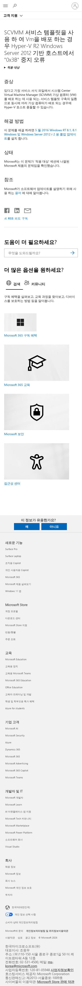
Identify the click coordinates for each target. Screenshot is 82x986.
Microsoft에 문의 (14, 930)
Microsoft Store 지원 (16, 625)
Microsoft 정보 (13, 873)
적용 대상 (13, 67)
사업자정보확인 (62, 969)
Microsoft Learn (13, 804)
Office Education (14, 687)
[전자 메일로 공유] (25, 209)
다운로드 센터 (12, 618)
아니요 (54, 526)
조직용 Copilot (13, 563)
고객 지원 (10, 15)
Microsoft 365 (12, 577)
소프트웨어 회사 (14, 839)
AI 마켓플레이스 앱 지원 (18, 811)
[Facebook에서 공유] (7, 209)
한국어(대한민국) (21, 907)
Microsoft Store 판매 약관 (55, 981)
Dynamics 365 (12, 749)
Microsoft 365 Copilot (16, 770)
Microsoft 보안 (14, 434)
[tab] (14, 284)
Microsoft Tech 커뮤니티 (18, 818)
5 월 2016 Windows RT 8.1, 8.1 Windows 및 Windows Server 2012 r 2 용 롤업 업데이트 (40, 134)
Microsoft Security (14, 735)
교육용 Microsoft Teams (18, 673)
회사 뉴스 (10, 880)
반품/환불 (10, 632)
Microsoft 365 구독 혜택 (20, 335)
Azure (8, 742)
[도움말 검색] (15, 5)
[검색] (72, 253)
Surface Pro (11, 549)
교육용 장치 (11, 666)
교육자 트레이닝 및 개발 (18, 694)
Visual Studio (12, 846)
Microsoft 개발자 (14, 797)
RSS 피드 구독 (18, 218)
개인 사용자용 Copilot (17, 570)
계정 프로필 (11, 611)
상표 (20, 937)
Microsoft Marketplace (17, 825)
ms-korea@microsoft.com (29, 964)
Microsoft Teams (14, 777)
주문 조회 (10, 639)
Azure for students (15, 708)
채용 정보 (10, 866)
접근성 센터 (12, 483)
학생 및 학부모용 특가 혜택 (19, 701)
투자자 (8, 894)
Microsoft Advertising (16, 763)
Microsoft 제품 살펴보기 (18, 584)
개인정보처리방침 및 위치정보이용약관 (47, 930)
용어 (18, 193)
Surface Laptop (13, 556)
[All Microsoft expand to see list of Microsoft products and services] (5, 6)
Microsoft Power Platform (18, 832)
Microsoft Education (15, 659)
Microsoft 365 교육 (17, 385)
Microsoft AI (11, 728)
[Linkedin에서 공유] (15, 209)
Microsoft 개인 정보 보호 (18, 887)
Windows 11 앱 (13, 591)
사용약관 (10, 937)
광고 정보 (30, 937)
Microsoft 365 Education (18, 680)
